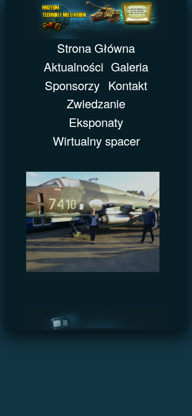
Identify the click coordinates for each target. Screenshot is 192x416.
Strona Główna (96, 47)
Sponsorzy (72, 85)
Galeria (129, 66)
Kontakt (127, 85)
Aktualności (73, 66)
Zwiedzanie (96, 103)
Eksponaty (96, 122)
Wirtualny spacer (96, 140)
